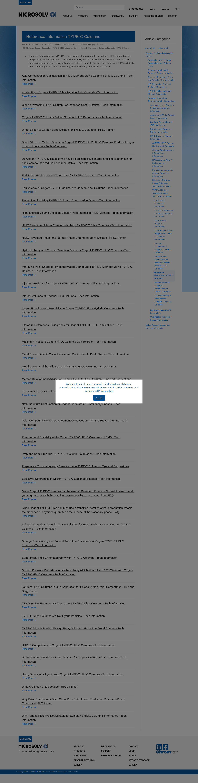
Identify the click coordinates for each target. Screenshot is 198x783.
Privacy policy (105, 391)
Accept (99, 398)
